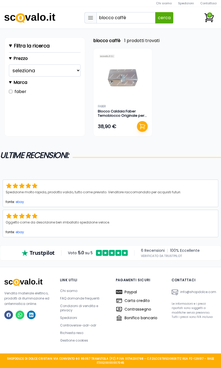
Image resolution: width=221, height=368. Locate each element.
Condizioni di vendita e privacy (79, 308)
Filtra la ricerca (32, 45)
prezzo (20, 58)
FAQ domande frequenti (79, 298)
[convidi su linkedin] (31, 315)
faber (102, 106)
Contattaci (208, 3)
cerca (164, 18)
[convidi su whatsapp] (20, 315)
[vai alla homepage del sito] (26, 282)
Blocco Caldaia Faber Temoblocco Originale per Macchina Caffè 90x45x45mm (121, 118)
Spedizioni (186, 3)
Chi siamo (164, 3)
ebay (20, 202)
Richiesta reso (71, 333)
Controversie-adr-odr (78, 325)
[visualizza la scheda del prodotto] (123, 78)
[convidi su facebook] (8, 315)
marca (20, 82)
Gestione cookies (74, 340)
